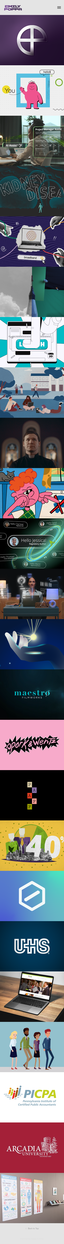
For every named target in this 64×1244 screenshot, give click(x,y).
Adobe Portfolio (37, 1238)
